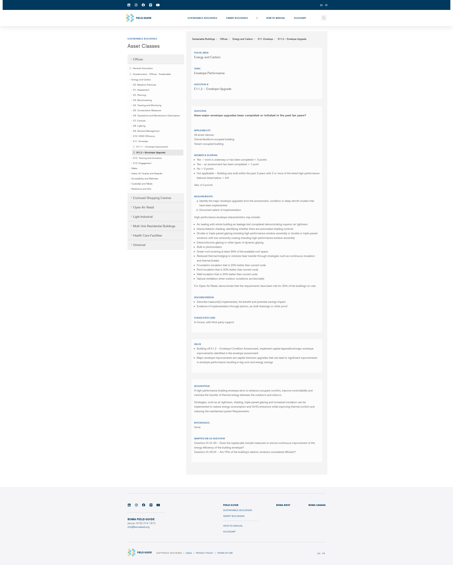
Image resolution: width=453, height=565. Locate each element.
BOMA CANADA (317, 505)
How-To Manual (275, 17)
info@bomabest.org (138, 526)
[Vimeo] (150, 5)
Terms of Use (225, 553)
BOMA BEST (283, 505)
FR (323, 553)
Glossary (300, 17)
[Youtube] (158, 5)
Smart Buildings (237, 17)
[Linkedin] (129, 5)
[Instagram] (136, 5)
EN (318, 553)
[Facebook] (143, 5)
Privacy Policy (204, 553)
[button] (324, 18)
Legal (189, 553)
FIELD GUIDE (230, 505)
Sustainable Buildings (202, 17)
